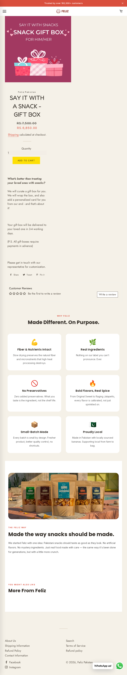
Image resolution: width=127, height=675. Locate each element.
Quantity (26, 148)
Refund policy (74, 651)
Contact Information (16, 655)
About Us (10, 641)
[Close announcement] (122, 3)
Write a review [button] (107, 294)
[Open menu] (4, 11)
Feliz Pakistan (85, 662)
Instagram (14, 667)
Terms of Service (75, 646)
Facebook (14, 662)
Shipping (13, 135)
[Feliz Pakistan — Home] (63, 11)
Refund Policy (13, 651)
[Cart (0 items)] (121, 11)
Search (70, 641)
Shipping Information (17, 646)
